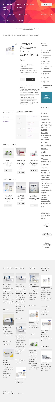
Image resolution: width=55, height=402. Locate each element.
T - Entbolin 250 (28, 94)
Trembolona (44, 195)
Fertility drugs (46, 68)
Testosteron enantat (31, 99)
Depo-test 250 (26, 92)
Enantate (36, 92)
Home (6, 35)
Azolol (46, 122)
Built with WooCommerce (17, 393)
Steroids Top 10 (46, 162)
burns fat (47, 364)
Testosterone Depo (31, 100)
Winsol (45, 205)
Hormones (5, 20)
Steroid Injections (23, 14)
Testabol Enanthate (24, 95)
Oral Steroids (46, 52)
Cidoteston (27, 90)
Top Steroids (19, 7)
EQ (41, 137)
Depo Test (50, 125)
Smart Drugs (46, 87)
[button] (16, 44)
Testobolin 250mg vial (25, 97)
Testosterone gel (47, 50)
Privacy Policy (6, 393)
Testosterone (23, 100)
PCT (14, 20)
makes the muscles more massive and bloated (21, 291)
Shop (4, 14)
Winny (42, 205)
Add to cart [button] (8, 170)
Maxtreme (45, 139)
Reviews (32, 4)
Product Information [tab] (8, 112)
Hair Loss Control (47, 71)
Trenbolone (44, 197)
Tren (48, 195)
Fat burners (45, 137)
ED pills (21, 20)
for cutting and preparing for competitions (6, 362)
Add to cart (30, 79)
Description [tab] (6, 121)
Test (33, 94)
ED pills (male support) (46, 78)
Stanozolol (45, 159)
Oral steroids (11, 14)
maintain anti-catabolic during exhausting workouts (34, 361)
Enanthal (22, 94)
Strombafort (44, 170)
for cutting (31, 322)
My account (19, 4)
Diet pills (48, 127)
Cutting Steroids (46, 63)
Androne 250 (32, 89)
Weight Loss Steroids (45, 58)
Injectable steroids (32, 117)
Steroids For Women (47, 66)
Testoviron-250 (29, 103)
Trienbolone (44, 199)
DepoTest (31, 92)
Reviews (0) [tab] (6, 117)
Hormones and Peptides (46, 74)
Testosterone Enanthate (25, 102)
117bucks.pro (8, 6)
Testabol (37, 94)
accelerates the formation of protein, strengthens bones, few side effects (8, 288)
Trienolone (43, 201)
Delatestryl (33, 90)
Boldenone (50, 122)
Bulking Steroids (11, 35)
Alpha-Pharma (25, 89)
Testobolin (32, 95)
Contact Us (25, 4)
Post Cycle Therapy (47, 85)
